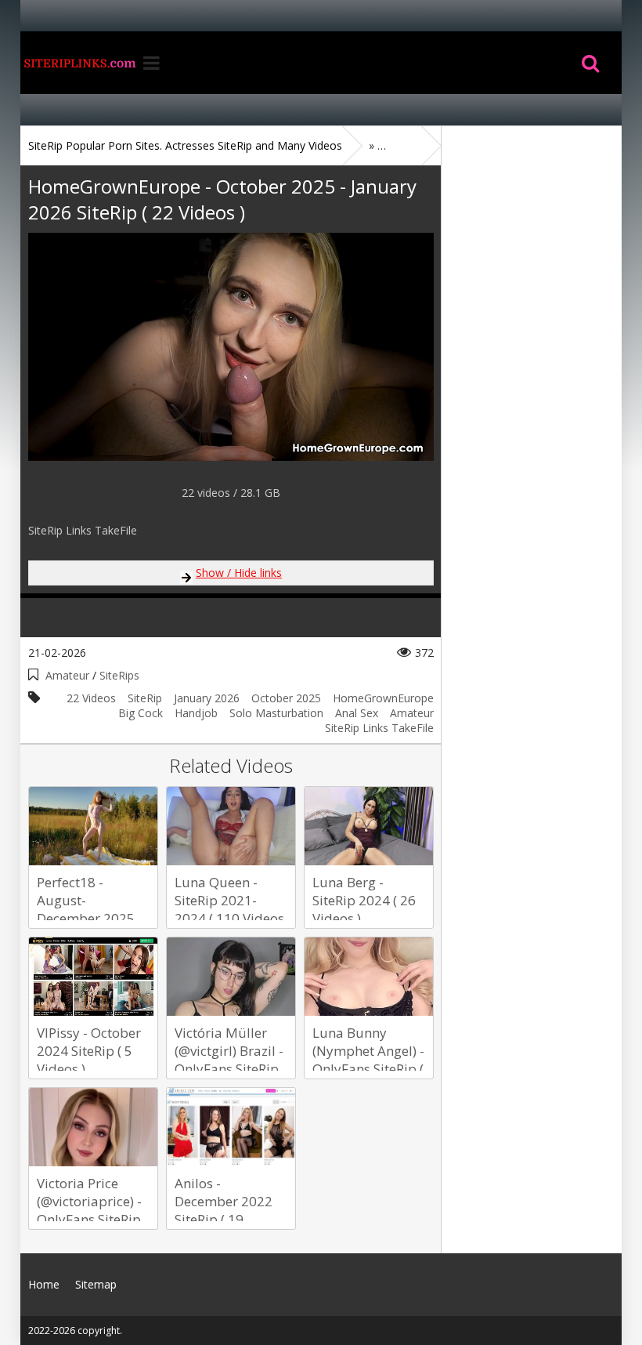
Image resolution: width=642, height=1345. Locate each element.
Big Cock (140, 712)
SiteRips (119, 675)
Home (79, 62)
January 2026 (207, 698)
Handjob (196, 712)
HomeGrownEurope (383, 698)
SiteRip (145, 698)
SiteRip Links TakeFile (379, 727)
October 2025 (286, 698)
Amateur (67, 675)
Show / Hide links (239, 572)
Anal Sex (356, 712)
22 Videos (91, 698)
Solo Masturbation (276, 712)
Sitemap (96, 1284)
